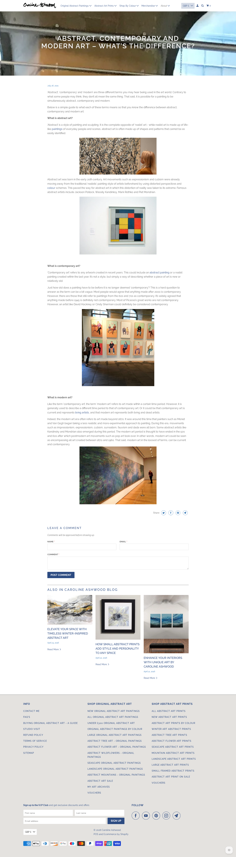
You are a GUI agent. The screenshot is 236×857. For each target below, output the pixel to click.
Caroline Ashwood (111, 830)
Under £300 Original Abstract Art (111, 723)
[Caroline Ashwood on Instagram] (167, 816)
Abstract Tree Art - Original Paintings (114, 741)
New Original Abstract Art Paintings (113, 711)
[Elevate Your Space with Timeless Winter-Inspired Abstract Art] (69, 610)
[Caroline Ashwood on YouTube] (147, 816)
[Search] (203, 6)
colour (51, 187)
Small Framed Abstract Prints (173, 771)
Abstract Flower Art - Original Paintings (116, 747)
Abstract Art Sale (100, 781)
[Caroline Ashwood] (39, 5)
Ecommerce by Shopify (116, 834)
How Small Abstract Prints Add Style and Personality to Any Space (118, 649)
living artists (82, 412)
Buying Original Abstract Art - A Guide (50, 723)
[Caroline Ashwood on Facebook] (136, 816)
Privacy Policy (33, 747)
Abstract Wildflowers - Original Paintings (110, 755)
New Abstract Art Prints (169, 717)
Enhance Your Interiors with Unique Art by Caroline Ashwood (163, 662)
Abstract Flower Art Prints (171, 741)
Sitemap (28, 753)
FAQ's (26, 717)
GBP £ (28, 832)
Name (51, 541)
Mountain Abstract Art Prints (173, 753)
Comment (53, 554)
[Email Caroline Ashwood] (177, 816)
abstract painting (159, 272)
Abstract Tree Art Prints (169, 735)
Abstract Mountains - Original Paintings (116, 775)
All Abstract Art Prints (169, 711)
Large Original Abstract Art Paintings (114, 735)
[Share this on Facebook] (170, 512)
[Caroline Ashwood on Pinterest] (157, 816)
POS (96, 834)
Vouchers (94, 792)
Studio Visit (31, 729)
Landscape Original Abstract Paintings (115, 769)
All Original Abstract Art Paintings (112, 717)
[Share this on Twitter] (163, 512)
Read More (53, 649)
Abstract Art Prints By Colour (173, 723)
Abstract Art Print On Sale (171, 776)
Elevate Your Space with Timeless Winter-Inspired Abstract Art (67, 633)
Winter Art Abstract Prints (171, 729)
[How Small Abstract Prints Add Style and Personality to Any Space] (118, 617)
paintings (57, 129)
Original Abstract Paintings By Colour (114, 729)
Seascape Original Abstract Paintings (114, 763)
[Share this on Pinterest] (177, 512)
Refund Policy (33, 735)
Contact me (31, 711)
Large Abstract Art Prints (170, 765)
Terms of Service (35, 741)
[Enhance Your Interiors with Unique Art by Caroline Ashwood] (166, 624)
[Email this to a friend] (185, 512)
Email (123, 541)
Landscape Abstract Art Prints (174, 759)
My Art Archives (98, 787)
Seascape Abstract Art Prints (173, 747)
